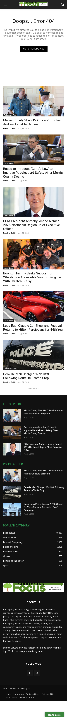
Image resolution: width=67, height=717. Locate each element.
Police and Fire (10, 115)
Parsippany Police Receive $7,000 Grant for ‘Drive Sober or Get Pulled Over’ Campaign (43, 507)
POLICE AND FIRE (13, 464)
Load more (32, 388)
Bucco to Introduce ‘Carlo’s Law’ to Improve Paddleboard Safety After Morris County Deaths (33, 172)
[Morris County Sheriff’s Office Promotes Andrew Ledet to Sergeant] (33, 101)
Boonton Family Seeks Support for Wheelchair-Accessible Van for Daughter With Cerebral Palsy (32, 277)
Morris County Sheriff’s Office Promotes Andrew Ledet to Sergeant (32, 122)
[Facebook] (30, 673)
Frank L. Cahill (9, 128)
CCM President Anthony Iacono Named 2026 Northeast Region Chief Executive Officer (31, 225)
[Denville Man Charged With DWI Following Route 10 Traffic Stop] (33, 355)
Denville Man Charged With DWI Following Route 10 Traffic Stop (26, 376)
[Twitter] (37, 673)
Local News (8, 163)
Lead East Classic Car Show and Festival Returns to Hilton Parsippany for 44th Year (33, 327)
